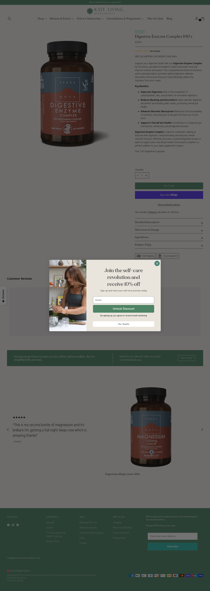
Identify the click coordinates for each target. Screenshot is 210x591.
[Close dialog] (157, 263)
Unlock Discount (124, 309)
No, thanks (123, 324)
